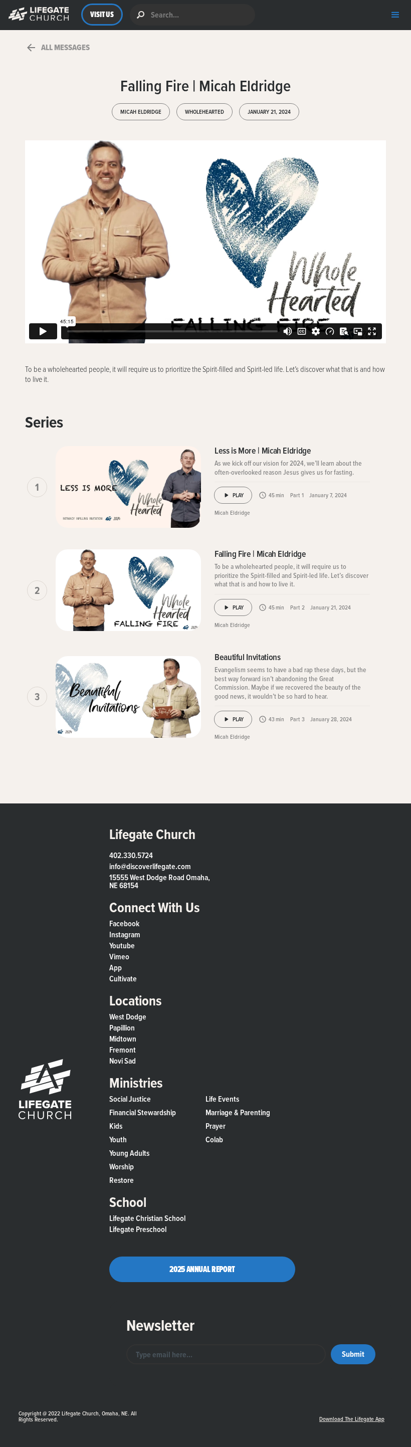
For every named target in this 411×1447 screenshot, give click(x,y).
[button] (36, 15)
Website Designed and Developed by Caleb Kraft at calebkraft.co (227, 1409)
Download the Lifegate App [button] (351, 1418)
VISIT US (102, 14)
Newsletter (160, 1325)
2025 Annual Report (202, 1269)
